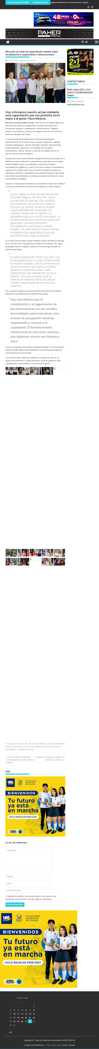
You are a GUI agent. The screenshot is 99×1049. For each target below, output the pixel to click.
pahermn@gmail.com (75, 104)
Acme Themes (69, 1045)
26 (22, 1021)
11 (18, 1014)
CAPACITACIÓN (17, 747)
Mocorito (10, 744)
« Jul (10, 1032)
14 (30, 1014)
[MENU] (96, 42)
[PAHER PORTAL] (8, 42)
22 (34, 1017)
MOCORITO (46, 747)
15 (34, 1014)
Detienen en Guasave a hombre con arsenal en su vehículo (50, 758)
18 (18, 1017)
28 (30, 1021)
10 (14, 1014)
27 (26, 1021)
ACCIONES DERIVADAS (39, 744)
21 (30, 1017)
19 (22, 1017)
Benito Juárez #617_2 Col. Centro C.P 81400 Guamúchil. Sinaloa (80, 92)
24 (14, 1021)
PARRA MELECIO (56, 747)
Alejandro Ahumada (29, 60)
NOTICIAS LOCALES (21, 744)
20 (26, 1017)
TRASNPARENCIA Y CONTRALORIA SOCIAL (19, 750)
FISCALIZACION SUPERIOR (32, 747)
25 (18, 1021)
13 (26, 1014)
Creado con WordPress (34, 1045)
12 (22, 1014)
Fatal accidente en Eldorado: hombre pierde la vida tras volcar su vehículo (20, 760)
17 (14, 1017)
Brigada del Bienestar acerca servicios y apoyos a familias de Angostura (58, 2)
